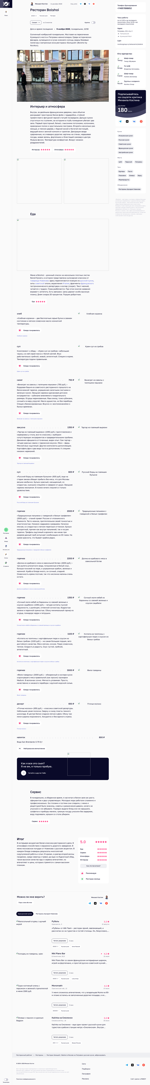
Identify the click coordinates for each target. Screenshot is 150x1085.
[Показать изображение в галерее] (63, 76)
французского (87, 283)
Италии (66, 283)
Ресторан (52, 15)
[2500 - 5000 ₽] (34, 15)
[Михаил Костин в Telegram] (80, 4)
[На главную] (6, 4)
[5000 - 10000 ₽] (55, 1010)
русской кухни (86, 280)
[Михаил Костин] (32, 4)
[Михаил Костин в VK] (89, 4)
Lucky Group (75, 978)
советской (39, 283)
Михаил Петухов (76, 1043)
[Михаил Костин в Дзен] (85, 4)
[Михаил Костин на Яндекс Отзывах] (94, 4)
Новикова (48, 848)
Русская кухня (43, 15)
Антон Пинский (76, 946)
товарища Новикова (39, 280)
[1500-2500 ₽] (55, 1042)
